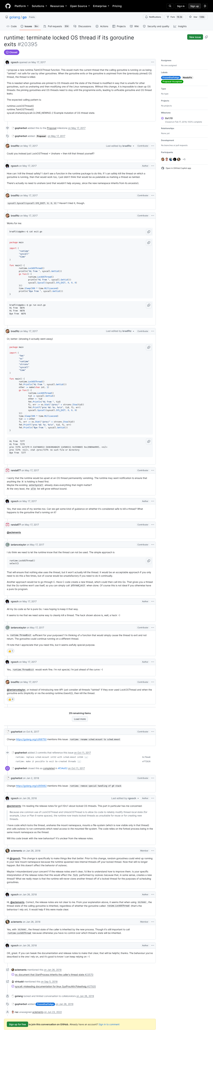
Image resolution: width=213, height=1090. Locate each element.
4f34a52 (62, 768)
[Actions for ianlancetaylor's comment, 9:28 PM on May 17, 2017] (152, 544)
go (24, 17)
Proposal (51, 128)
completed (49, 768)
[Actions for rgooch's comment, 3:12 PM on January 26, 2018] (152, 798)
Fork (176, 17)
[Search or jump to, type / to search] (170, 6)
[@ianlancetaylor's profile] (7, 545)
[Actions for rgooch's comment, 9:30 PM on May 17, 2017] (152, 601)
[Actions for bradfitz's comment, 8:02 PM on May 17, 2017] (152, 195)
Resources (57, 6)
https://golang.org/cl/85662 (31, 785)
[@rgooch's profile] (7, 61)
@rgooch (15, 858)
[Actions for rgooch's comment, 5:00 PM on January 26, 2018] (152, 894)
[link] (19, 128)
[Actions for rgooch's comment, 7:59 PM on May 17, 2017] (152, 166)
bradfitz (15, 145)
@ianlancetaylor (16, 689)
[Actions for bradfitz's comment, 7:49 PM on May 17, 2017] (152, 146)
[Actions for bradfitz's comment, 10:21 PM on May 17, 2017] (152, 682)
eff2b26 (146, 761)
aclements (16, 850)
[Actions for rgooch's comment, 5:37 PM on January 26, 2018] (152, 945)
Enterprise (99, 6)
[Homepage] (8, 6)
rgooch (14, 62)
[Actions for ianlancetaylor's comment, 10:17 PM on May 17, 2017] (152, 627)
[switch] (10, 651)
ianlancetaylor (18, 544)
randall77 (16, 470)
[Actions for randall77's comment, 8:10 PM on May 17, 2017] (152, 470)
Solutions (38, 6)
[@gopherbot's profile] (7, 732)
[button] (149, 232)
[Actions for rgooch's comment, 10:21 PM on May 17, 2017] (152, 662)
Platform (20, 6)
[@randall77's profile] (7, 470)
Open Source (78, 6)
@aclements (14, 532)
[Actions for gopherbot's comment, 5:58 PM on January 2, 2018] (152, 778)
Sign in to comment (109, 1024)
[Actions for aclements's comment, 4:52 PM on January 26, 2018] (152, 850)
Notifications (155, 17)
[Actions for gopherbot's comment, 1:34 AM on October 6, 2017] (152, 731)
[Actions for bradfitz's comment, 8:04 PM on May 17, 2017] (152, 215)
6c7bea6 (146, 757)
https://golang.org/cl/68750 (31, 739)
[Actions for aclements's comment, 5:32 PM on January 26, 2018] (152, 921)
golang (14, 17)
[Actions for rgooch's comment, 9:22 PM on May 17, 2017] (152, 501)
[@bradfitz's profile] (7, 146)
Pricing (117, 6)
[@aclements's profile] (7, 851)
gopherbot (16, 731)
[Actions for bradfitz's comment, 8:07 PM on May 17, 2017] (152, 331)
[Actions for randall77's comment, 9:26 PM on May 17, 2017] (152, 524)
